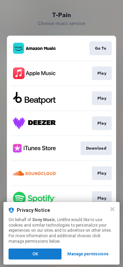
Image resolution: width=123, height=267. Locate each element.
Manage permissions (88, 254)
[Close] (112, 209)
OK (35, 254)
